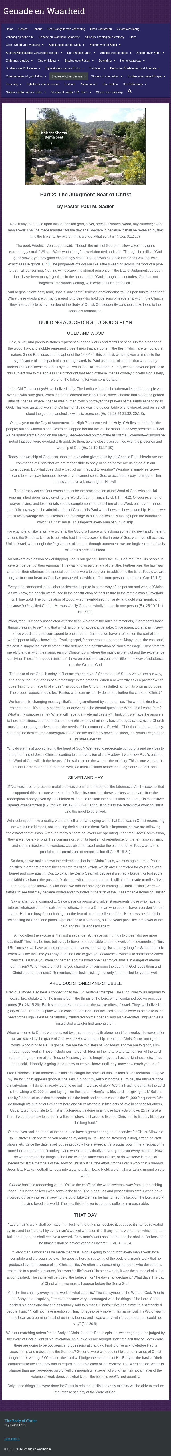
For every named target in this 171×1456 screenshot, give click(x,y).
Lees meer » (12, 1438)
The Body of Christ (20, 1420)
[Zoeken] (130, 91)
